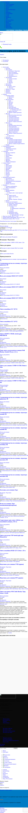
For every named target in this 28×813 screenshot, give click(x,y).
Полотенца (8, 93)
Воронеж (8, 25)
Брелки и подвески (10, 152)
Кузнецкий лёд (6, 720)
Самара (7, 14)
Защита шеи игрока (13, 196)
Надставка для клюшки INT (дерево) (11, 578)
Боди (10, 100)
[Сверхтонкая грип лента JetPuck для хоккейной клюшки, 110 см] (14, 517)
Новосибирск (9, 5)
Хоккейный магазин (5, 221)
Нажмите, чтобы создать (6, 790)
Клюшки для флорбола (11, 186)
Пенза (7, 8)
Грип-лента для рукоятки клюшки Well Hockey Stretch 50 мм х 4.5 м (12, 351)
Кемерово (8, 12)
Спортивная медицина (8, 146)
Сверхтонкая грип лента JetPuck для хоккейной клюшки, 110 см (11, 520)
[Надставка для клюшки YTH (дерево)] (10, 561)
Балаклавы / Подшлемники (15, 203)
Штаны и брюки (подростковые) (17, 143)
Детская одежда (9, 99)
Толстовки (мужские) (14, 129)
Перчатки (8, 137)
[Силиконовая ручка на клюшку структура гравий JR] (13, 409)
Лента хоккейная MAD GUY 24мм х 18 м (12, 550)
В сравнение (6, 777)
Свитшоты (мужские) (14, 128)
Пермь (7, 22)
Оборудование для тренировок (13, 181)
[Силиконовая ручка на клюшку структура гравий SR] (13, 425)
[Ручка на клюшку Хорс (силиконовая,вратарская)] (12, 500)
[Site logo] (6, 40)
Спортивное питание (11, 148)
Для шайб (8, 168)
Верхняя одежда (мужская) (15, 125)
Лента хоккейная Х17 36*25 (8, 309)
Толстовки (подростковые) (15, 141)
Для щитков (9, 85)
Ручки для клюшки (4, 267)
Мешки (7, 169)
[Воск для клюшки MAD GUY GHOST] (10, 284)
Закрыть (2, 54)
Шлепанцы (11, 135)
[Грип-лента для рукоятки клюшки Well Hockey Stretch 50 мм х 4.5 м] (14, 347)
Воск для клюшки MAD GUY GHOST (12, 287)
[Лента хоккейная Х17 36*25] (3, 306)
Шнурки (11, 82)
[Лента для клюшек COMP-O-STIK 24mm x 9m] (12, 378)
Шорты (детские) (13, 111)
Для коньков (9, 77)
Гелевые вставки (13, 78)
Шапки (10, 98)
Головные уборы (10, 95)
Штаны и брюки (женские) (15, 121)
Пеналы (8, 173)
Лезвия (10, 80)
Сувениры (5, 151)
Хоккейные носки (13, 212)
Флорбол (5, 185)
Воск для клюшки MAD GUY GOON (11, 276)
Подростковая (9, 138)
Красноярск (8, 23)
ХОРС (1, 403)
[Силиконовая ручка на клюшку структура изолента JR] (14, 455)
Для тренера (9, 178)
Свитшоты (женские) (14, 117)
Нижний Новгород (10, 9)
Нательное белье (13, 205)
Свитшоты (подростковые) (15, 139)
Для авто (8, 154)
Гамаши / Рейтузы (13, 204)
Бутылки (8, 68)
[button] (2, 271)
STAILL (2, 568)
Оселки (10, 81)
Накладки (11, 74)
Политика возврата (7, 739)
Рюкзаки (8, 174)
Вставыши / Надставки (14, 71)
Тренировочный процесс (9, 177)
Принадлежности (13, 76)
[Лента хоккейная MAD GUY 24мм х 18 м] (10, 547)
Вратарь (8, 191)
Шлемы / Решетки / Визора (15, 199)
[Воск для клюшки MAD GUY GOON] (9, 273)
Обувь (7, 134)
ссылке (10, 632)
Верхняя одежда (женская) (15, 115)
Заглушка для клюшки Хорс (9, 490)
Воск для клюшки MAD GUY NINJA (11, 298)
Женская (8, 113)
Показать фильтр (4, 226)
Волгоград (8, 21)
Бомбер (10, 124)
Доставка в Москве (7, 728)
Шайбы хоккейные (10, 183)
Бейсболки (11, 97)
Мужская (8, 122)
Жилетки (11, 102)
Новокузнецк (9, 27)
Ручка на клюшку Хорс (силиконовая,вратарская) (8, 504)
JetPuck (2, 525)
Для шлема (8, 84)
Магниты (8, 160)
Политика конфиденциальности (11, 740)
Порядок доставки (7, 738)
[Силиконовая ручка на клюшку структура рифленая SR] (14, 260)
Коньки (7, 200)
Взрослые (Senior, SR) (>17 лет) (10, 216)
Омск (7, 11)
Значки (7, 156)
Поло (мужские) (13, 126)
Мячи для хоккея (10, 179)
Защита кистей (12, 195)
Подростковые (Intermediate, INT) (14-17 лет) (14, 217)
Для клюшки (9, 69)
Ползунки (11, 106)
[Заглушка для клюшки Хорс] (7, 487)
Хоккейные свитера (13, 213)
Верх (12, 207)
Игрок (7, 194)
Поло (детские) (12, 107)
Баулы (7, 164)
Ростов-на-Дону (10, 20)
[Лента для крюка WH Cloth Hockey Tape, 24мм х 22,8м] (14, 588)
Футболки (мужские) (14, 130)
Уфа (7, 18)
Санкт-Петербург (10, 4)
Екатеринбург (9, 13)
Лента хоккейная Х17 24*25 (8, 321)
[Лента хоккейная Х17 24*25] (3, 318)
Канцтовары (9, 157)
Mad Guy (2, 554)
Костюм (10, 103)
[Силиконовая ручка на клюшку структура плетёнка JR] (14, 440)
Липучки (11, 87)
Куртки (10, 104)
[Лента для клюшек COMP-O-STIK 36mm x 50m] (12, 362)
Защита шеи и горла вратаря (15, 192)
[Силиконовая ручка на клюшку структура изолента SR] (14, 472)
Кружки (8, 159)
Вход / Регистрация (7, 778)
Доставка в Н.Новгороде (9, 731)
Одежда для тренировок (12, 202)
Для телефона (9, 155)
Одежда (5, 94)
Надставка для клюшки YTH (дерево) (12, 564)
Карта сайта (6, 741)
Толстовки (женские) (14, 119)
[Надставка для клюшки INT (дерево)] (9, 575)
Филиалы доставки (7, 732)
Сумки (7, 176)
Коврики (8, 91)
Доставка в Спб (7, 729)
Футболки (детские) (16, 109)
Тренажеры (8, 182)
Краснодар (8, 26)
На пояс (8, 172)
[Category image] (14, 231)
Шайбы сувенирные (11, 161)
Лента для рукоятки (13, 73)
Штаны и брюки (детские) (15, 112)
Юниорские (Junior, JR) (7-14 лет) (11, 218)
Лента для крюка (13, 72)
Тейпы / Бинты (9, 150)
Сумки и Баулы (6, 163)
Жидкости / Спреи (10, 89)
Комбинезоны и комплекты (18, 208)
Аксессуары (6, 67)
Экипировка (6, 189)
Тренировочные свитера (17, 214)
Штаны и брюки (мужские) (15, 133)
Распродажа (6, 60)
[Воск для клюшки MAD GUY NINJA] (9, 295)
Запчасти (8, 90)
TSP (1, 356)
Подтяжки (11, 211)
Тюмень (8, 7)
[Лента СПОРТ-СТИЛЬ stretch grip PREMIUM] (11, 331)
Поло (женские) (12, 116)
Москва (7, 3)
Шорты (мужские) (13, 132)
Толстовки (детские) (14, 108)
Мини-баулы (9, 170)
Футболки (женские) (14, 120)
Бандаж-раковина (10, 190)
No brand (2, 339)
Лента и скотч (12, 86)
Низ (12, 209)
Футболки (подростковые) (15, 142)
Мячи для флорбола (10, 187)
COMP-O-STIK (3, 371)
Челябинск (8, 17)
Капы (10, 198)
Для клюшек (9, 165)
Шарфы (7, 144)
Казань (7, 16)
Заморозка (8, 147)
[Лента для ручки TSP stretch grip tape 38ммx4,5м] (12, 532)
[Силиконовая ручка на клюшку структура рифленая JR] (14, 394)
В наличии (5, 61)
